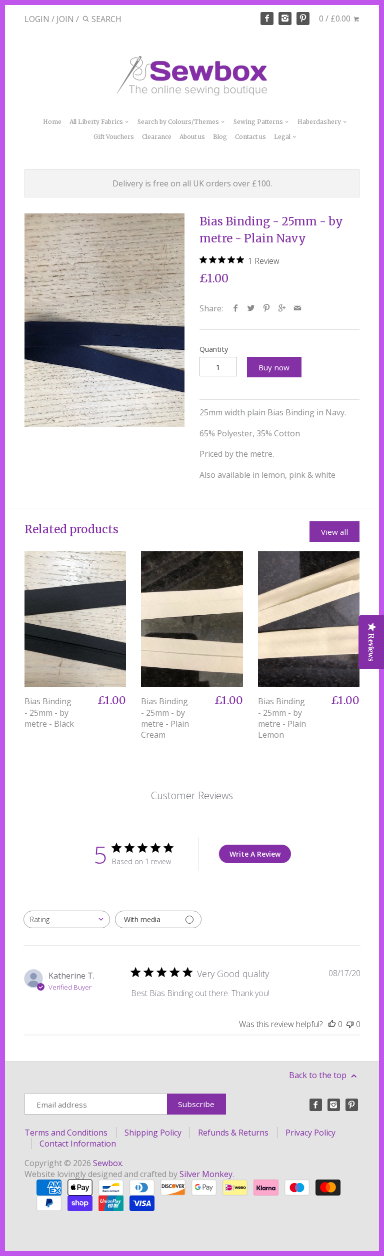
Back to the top (318, 1075)
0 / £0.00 (335, 18)
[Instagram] (285, 18)
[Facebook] (267, 18)
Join (65, 18)
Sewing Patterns (259, 121)
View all (334, 532)
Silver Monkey (206, 1174)
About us (192, 136)
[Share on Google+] (282, 308)
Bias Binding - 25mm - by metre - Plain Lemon (282, 718)
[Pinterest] (303, 18)
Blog (220, 136)
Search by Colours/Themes (179, 121)
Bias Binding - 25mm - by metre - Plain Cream (165, 718)
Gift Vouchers (114, 136)
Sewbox (107, 1163)
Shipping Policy (153, 1132)
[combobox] (67, 919)
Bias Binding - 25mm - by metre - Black (49, 712)
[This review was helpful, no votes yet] (332, 1024)
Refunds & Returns (233, 1132)
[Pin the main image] (267, 308)
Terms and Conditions (66, 1132)
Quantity (214, 349)
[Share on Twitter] (251, 308)
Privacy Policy (311, 1132)
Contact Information (78, 1143)
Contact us (250, 136)
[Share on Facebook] (235, 308)
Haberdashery (320, 121)
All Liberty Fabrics (97, 121)
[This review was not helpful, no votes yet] (350, 1024)
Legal (283, 136)
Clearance (157, 136)
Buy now (274, 367)
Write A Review (255, 854)
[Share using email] (297, 308)
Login (37, 18)
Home (52, 121)
